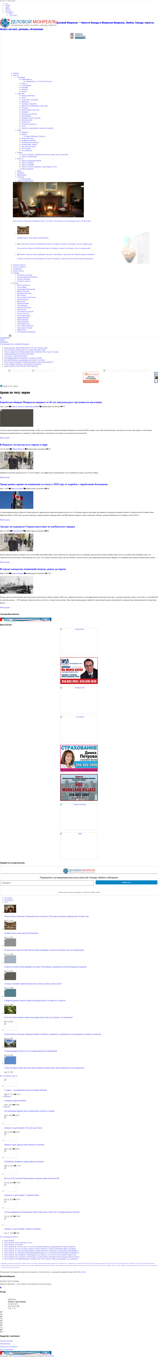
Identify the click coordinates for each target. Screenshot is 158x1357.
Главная (16, 73)
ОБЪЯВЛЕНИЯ (4, 338)
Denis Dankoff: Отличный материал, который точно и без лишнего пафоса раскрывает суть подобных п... (41, 1259)
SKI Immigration (98, 1265)
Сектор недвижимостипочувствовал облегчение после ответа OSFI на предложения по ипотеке (41, 1212)
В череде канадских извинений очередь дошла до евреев (33, 569)
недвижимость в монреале (57, 1263)
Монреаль (10, 1263)
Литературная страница (30, 142)
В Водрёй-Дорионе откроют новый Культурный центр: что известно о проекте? (35, 1000)
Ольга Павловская (23, 316)
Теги (6, 902)
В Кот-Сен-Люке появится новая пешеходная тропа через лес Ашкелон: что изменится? (38, 1017)
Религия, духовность (28, 124)
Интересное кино (27, 138)
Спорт (23, 126)
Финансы (24, 90)
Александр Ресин (23, 324)
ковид (85, 1265)
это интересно (34, 1263)
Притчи (104, 1265)
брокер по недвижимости (101, 1263)
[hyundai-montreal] (138, 377)
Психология (25, 122)
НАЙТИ (2, 340)
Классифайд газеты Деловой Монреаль (14, 344)
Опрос (23, 98)
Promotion (139, 1265)
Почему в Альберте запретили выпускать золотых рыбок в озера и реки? (33, 984)
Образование (26, 116)
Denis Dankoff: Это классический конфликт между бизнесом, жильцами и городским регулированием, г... (42, 1251)
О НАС (6, 4)
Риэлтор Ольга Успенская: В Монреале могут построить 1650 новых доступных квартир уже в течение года (52, 221)
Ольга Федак (21, 287)
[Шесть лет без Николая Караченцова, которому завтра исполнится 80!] (10, 1174)
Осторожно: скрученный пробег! (15, 356)
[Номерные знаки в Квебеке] (7, 1096)
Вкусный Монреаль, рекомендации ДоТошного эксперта (24, 360)
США (88, 1263)
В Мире (19, 153)
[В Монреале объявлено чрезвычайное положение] (10, 1157)
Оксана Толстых (23, 314)
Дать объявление (6, 1350)
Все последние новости (8, 1076)
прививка (131, 1263)
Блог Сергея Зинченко (25, 326)
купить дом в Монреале (119, 1263)
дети (78, 1265)
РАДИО (7, 7)
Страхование (26, 85)
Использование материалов (27, 277)
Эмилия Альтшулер (24, 307)
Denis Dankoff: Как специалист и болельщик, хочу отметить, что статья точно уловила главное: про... (40, 1255)
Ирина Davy (21, 301)
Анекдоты (24, 132)
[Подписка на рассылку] (1, 398)
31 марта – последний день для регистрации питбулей (25, 1090)
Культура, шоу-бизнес (29, 114)
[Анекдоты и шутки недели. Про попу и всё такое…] (10, 1124)
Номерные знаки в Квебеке (15, 1100)
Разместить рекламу (24, 275)
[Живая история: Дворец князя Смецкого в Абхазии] (10, 1140)
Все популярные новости (9, 1237)
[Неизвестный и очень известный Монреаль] (23, 234)
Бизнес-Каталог (18, 271)
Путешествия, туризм (29, 144)
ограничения (16, 1267)
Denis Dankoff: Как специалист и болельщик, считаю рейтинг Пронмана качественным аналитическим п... (42, 1257)
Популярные (8, 900)
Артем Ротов (21, 310)
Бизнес (24, 92)
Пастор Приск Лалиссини (26, 297)
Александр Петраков (24, 328)
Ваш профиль (9, 12)
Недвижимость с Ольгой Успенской (38, 81)
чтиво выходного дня (131, 1265)
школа (48, 1265)
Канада (15, 1263)
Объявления (17, 269)
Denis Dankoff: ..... (10, 1241)
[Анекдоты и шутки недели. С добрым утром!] (10, 1191)
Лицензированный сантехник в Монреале (19, 354)
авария (151, 1265)
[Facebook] (2, 1288)
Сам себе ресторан (28, 146)
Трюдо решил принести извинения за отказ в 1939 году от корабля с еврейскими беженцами (54, 484)
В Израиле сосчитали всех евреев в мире (24, 444)
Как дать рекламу (23, 279)
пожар (141, 1263)
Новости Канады (27, 163)
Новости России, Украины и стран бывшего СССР (39, 167)
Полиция (28, 1263)
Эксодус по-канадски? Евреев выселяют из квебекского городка (37, 526)
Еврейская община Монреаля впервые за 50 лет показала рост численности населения (51, 402)
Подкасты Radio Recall (25, 181)
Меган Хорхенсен (23, 285)
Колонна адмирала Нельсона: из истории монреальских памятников (30, 1051)
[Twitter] (4, 1288)
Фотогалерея (26, 148)
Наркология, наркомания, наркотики (34, 106)
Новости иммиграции (29, 157)
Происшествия (26, 120)
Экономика (21, 77)
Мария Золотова (23, 291)
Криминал (25, 112)
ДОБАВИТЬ (4, 342)
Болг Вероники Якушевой (26, 332)
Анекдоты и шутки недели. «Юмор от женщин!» (22, 1229)
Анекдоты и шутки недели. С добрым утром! (21, 1195)
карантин (114, 1265)
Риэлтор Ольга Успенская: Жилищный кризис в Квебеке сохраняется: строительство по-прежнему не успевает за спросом (52, 1034)
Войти (10, 13)
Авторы (15, 283)
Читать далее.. (5, 438)
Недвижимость (26, 79)
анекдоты (52, 1265)
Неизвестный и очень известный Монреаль (33, 238)
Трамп (56, 1265)
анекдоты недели (72, 1265)
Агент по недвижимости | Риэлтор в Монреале (75, 1263)
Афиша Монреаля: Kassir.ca (35, 136)
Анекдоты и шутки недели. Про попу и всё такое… (23, 1128)
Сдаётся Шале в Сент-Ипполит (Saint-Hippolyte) (21, 366)
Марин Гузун (21, 330)
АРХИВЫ (7, 5)
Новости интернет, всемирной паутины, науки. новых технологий (44, 155)
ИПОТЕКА (109, 1265)
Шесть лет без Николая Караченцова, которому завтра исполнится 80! (31, 1178)
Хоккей (11, 1267)
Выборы (82, 1265)
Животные (25, 102)
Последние (8, 898)
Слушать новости (19, 265)
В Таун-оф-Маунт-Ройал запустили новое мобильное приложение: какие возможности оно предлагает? (44, 1068)
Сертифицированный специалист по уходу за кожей (23, 358)
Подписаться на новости (9, 1347)
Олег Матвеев (22, 305)
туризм (118, 1265)
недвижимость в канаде (40, 1265)
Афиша (24, 134)
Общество (20, 94)
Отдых (19, 130)
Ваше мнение (26, 179)
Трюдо (127, 1263)
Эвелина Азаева (23, 303)
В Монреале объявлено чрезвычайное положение (24, 1161)
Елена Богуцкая (22, 299)
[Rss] (1, 1288)
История (24, 108)
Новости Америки (27, 165)
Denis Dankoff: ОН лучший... (13, 1245)
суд (108, 1263)
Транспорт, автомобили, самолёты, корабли (37, 128)
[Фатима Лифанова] (19, 377)
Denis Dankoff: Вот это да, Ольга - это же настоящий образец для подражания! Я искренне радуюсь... (40, 1247)
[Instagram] (6, 1288)
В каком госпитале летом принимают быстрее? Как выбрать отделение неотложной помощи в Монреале (55, 259)
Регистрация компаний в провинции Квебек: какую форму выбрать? (29, 362)
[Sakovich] (43, 377)
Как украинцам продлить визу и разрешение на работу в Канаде (29, 1111)
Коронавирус (41, 1263)
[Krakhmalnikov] (114, 377)
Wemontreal (17, 1356)
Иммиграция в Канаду (149, 1263)
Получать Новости (19, 267)
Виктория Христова (24, 293)
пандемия (123, 1265)
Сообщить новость (24, 281)
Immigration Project (63, 1265)
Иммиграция (21, 175)
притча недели (90, 1265)
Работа (24, 83)
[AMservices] (67, 377)
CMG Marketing (5, 1344)
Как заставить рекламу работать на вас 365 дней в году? (25, 350)
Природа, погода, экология (30, 118)
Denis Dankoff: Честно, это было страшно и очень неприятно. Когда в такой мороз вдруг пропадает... (40, 1249)
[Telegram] (8, 1288)
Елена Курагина (23, 322)
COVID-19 (20, 1263)
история (112, 1263)
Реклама (24, 88)
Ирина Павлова (22, 320)
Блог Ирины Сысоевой (25, 312)
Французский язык (28, 96)
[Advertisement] (79, 56)
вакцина (138, 1263)
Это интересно (26, 151)
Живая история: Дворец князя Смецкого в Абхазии (24, 1145)
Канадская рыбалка (28, 140)
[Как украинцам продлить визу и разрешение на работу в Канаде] (7, 1107)
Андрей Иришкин (23, 318)
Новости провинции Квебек (31, 161)
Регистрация (13, 15)
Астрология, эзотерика (29, 100)
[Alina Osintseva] (91, 377)
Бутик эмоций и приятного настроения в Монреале (22, 364)
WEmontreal (81, 1272)
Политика (20, 177)
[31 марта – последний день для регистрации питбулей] (10, 1086)
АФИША (7, 9)
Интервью (20, 173)
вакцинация (92, 1263)
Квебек (23, 1263)
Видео (19, 171)
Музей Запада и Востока (30, 110)
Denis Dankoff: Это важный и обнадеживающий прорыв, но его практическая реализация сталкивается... (42, 1253)
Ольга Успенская (17, 1265)
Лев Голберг (21, 295)
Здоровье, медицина (28, 104)
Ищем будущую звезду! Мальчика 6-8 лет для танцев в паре (25, 348)
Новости (16, 75)
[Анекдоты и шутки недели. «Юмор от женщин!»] (10, 1225)
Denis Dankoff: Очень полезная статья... (18, 1243)
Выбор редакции (27, 169)
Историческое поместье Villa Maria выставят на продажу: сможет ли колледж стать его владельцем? (54, 248)
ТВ (134, 1263)
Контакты (8, 10)
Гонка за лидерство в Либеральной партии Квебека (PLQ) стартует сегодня (31, 352)
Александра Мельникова (26, 289)
